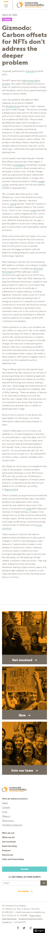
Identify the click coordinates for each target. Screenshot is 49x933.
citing (28, 508)
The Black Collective (12, 825)
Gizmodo (30, 71)
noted (33, 210)
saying (13, 204)
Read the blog (9, 846)
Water (5, 803)
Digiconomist (11, 489)
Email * (7, 882)
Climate (7, 19)
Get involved (9, 841)
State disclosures (9, 919)
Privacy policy (35, 915)
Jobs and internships (13, 859)
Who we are (8, 833)
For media (23, 891)
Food (4, 812)
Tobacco (6, 816)
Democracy (8, 820)
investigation (19, 165)
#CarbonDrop (13, 106)
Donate (24, 869)
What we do (8, 837)
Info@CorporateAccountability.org (30, 912)
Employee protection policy (31, 919)
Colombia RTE (19, 922)
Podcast (6, 850)
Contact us (7, 922)
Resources (7, 855)
